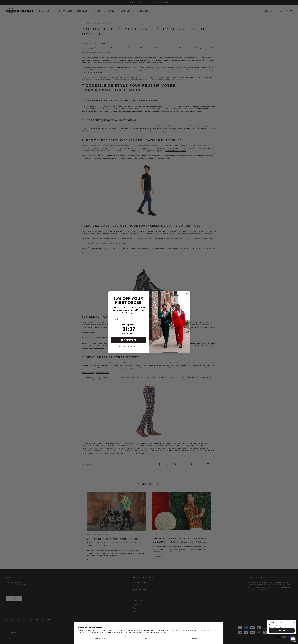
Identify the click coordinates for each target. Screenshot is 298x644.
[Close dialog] (187, 293)
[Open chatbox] (293, 639)
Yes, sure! (281, 630)
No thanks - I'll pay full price (129, 346)
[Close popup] (294, 622)
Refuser (195, 638)
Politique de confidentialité (156, 632)
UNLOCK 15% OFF (129, 340)
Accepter (148, 638)
